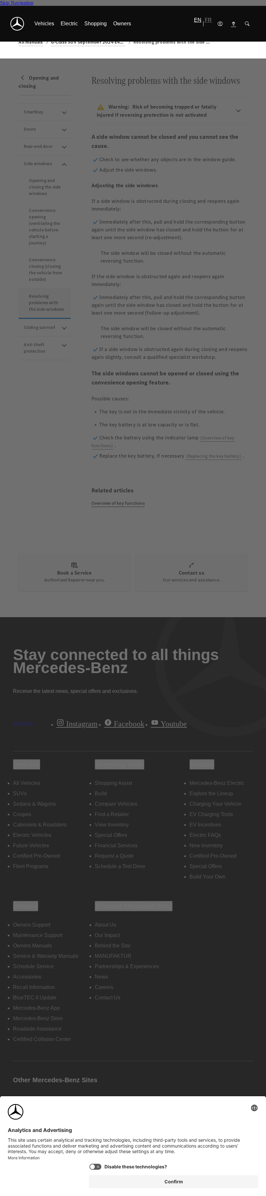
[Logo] (17, 24)
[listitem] (44, 23)
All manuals (30, 42)
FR (208, 20)
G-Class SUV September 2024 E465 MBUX (88, 42)
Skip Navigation (16, 3)
